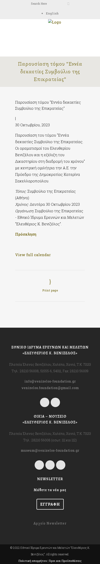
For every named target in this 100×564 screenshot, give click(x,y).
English (52, 13)
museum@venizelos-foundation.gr (50, 450)
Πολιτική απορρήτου (32, 561)
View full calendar (33, 254)
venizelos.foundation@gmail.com (50, 388)
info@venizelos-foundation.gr (50, 381)
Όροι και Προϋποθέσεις (65, 561)
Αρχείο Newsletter (50, 523)
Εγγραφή (50, 504)
